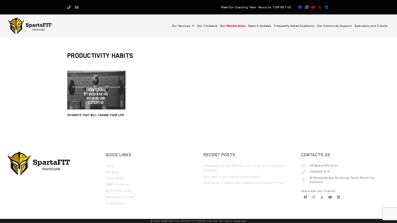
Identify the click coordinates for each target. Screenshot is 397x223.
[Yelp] (320, 7)
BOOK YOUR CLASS (119, 190)
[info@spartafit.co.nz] (305, 165)
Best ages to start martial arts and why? (231, 176)
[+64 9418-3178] (305, 172)
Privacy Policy (115, 203)
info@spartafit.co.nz (324, 165)
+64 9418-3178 (320, 171)
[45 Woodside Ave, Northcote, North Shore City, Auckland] (305, 180)
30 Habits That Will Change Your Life (95, 115)
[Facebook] (300, 7)
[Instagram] (306, 7)
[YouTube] (313, 7)
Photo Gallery (115, 178)
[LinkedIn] (326, 7)
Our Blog (112, 172)
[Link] (69, 7)
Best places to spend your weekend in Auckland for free (243, 182)
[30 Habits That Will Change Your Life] (96, 90)
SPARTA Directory (118, 184)
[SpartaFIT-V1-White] (29, 26)
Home (110, 165)
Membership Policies (120, 197)
